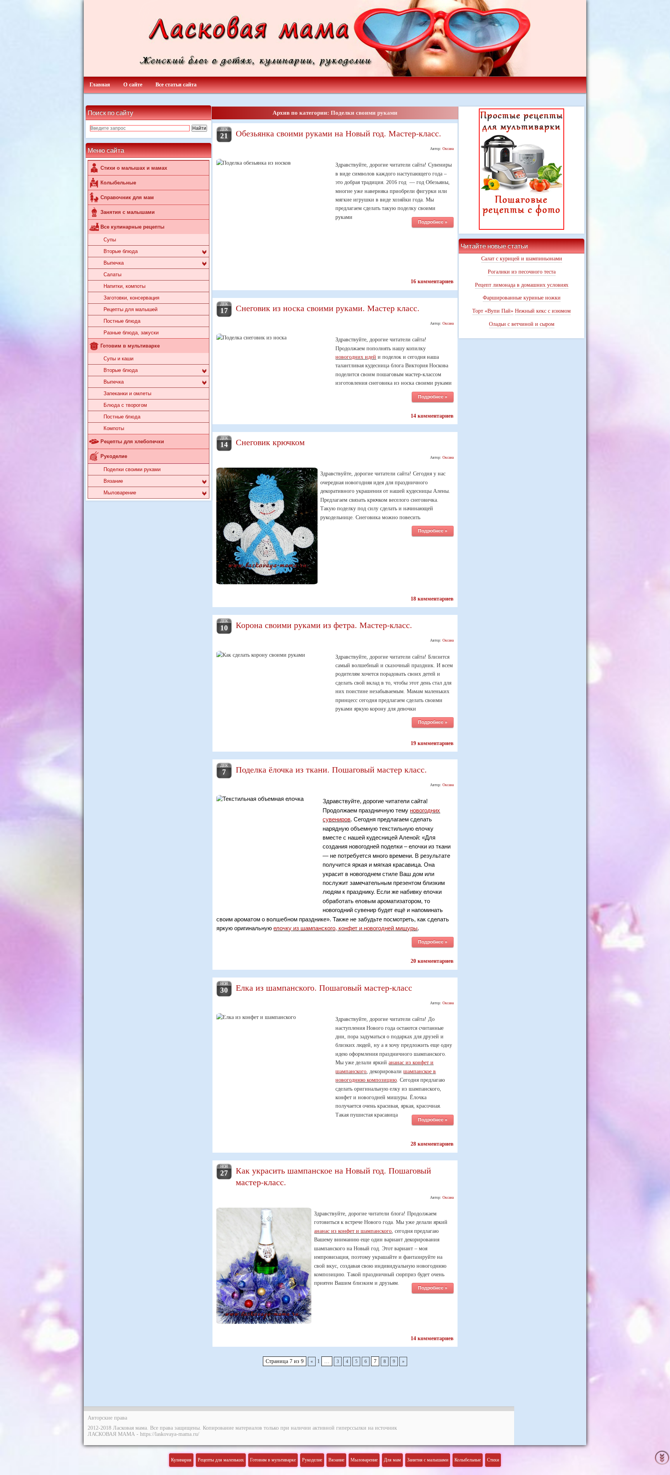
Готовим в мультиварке (130, 346)
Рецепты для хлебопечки (132, 441)
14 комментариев (432, 416)
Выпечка (114, 263)
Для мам (392, 1460)
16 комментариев (432, 281)
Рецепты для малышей (130, 309)
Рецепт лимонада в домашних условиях (521, 285)
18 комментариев (432, 599)
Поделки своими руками (132, 469)
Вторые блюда (121, 251)
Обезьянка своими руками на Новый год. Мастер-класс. (338, 133)
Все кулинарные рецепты (132, 227)
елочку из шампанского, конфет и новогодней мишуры (345, 928)
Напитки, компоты (124, 286)
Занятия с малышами (127, 212)
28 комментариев (432, 1144)
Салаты (112, 274)
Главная (100, 85)
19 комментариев (432, 743)
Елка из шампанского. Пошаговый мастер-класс (324, 987)
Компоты (114, 428)
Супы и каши (118, 358)
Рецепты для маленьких (221, 1460)
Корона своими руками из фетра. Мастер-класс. (324, 624)
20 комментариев (432, 961)
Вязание (113, 481)
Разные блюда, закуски (131, 333)
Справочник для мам (127, 197)
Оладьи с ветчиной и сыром (521, 324)
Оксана (448, 148)
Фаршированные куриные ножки (522, 298)
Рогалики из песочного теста (522, 272)
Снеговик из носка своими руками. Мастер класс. (328, 307)
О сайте (132, 85)
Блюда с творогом (125, 405)
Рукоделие (113, 456)
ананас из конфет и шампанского (353, 1231)
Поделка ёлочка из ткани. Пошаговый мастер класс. (331, 769)
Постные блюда (122, 321)
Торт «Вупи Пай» (492, 311)
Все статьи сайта (176, 85)
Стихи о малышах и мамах (133, 168)
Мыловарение (120, 493)
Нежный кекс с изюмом (543, 311)
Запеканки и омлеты (127, 393)
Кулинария (181, 1460)
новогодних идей (355, 357)
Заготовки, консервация (131, 298)
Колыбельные (118, 183)
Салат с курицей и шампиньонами (521, 259)
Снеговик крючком (270, 441)
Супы (110, 240)
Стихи (493, 1460)
